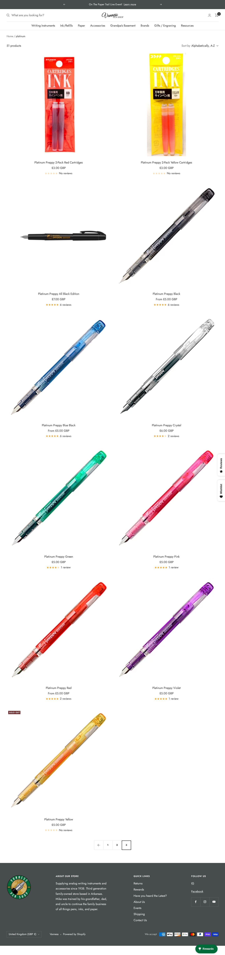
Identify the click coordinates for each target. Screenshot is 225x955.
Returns (138, 883)
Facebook (197, 891)
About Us (139, 902)
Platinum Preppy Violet (166, 688)
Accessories (97, 25)
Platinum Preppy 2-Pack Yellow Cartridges (166, 162)
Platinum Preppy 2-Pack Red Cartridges (58, 162)
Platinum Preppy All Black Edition (58, 294)
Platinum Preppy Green (58, 556)
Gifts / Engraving (165, 25)
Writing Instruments (43, 25)
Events (137, 908)
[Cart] (216, 15)
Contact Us (140, 920)
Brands (145, 25)
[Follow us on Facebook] (195, 901)
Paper (81, 25)
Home (10, 36)
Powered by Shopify (74, 934)
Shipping (139, 914)
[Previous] (98, 845)
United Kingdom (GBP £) (22, 934)
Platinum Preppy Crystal (166, 425)
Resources (187, 25)
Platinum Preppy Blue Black (58, 425)
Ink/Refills (66, 25)
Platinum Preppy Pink (166, 556)
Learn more (130, 4)
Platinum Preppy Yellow (58, 819)
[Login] (209, 15)
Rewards (139, 889)
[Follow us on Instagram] (204, 901)
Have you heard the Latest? (150, 896)
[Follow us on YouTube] (213, 901)
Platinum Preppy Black (166, 294)
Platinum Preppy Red (58, 688)
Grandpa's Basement (122, 25)
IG (192, 883)
